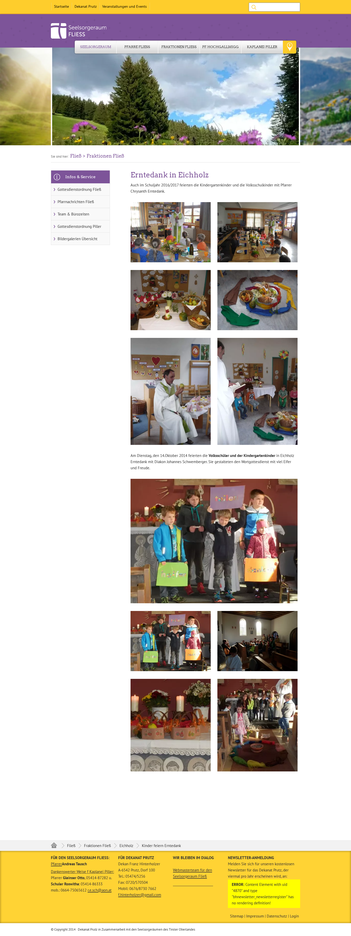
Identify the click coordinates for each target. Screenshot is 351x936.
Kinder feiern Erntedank (161, 845)
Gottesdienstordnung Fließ (79, 189)
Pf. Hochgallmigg (220, 47)
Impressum (255, 916)
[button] (175, 96)
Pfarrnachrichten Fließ (76, 201)
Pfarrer (56, 863)
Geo (289, 47)
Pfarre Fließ (137, 47)
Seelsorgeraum (95, 47)
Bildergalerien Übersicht (77, 238)
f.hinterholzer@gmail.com (139, 894)
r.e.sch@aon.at (100, 890)
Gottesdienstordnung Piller (79, 226)
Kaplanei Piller (262, 47)
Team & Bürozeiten (73, 214)
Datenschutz (277, 916)
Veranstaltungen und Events (124, 6)
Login (294, 916)
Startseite (61, 6)
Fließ (71, 845)
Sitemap (236, 916)
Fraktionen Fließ (179, 47)
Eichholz (126, 845)
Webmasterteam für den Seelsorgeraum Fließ (192, 873)
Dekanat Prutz (86, 6)
